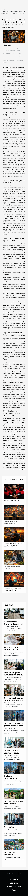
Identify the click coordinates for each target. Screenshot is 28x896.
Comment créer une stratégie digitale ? (11, 522)
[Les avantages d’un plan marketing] (14, 557)
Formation (14, 879)
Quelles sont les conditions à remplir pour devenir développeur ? (14, 545)
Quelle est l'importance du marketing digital (13, 589)
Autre (14, 890)
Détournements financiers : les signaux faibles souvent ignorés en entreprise (14, 625)
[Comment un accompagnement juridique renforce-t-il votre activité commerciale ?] (14, 819)
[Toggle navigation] (4, 2)
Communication (14, 886)
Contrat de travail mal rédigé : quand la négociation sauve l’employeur (13, 650)
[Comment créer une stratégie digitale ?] (14, 512)
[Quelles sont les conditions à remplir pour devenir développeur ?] (14, 534)
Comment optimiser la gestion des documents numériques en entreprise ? (14, 726)
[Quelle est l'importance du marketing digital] (14, 579)
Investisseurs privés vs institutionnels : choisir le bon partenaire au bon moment (13, 675)
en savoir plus (7, 323)
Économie (9, 10)
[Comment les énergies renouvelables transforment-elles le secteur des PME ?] (14, 793)
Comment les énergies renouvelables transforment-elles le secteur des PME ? (13, 804)
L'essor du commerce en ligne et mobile (12, 53)
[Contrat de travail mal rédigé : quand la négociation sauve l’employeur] (14, 639)
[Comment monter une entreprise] (14, 491)
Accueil (3, 10)
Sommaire (7, 45)
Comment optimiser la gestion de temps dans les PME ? (13, 700)
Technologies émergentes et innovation (12, 50)
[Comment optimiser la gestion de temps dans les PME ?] (14, 690)
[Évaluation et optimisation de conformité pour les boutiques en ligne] (14, 768)
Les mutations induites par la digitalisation (12, 48)
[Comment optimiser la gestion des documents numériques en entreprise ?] (14, 715)
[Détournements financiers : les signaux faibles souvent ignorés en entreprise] (14, 614)
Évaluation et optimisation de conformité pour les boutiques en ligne (12, 779)
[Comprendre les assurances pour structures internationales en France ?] (14, 742)
